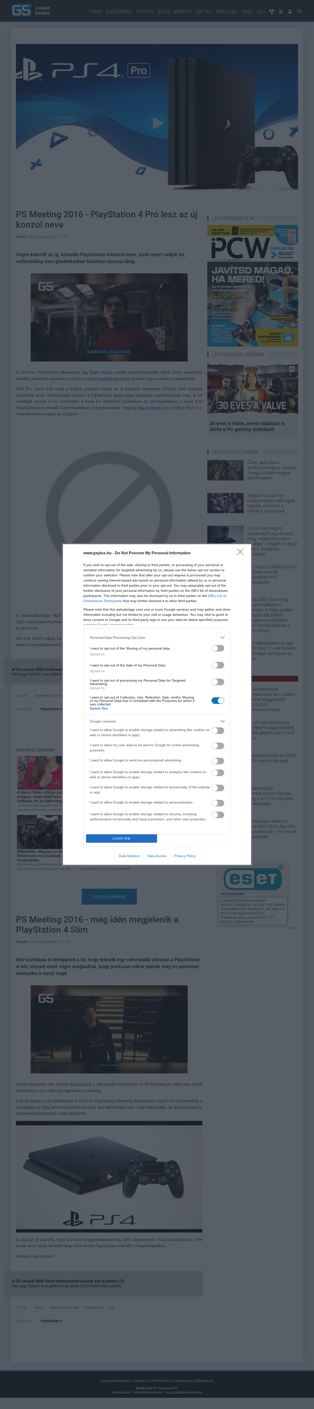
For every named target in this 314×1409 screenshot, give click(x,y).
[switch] (217, 648)
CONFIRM (122, 838)
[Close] (242, 553)
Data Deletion (129, 856)
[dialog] (157, 704)
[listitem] (157, 637)
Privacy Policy (185, 856)
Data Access (157, 856)
